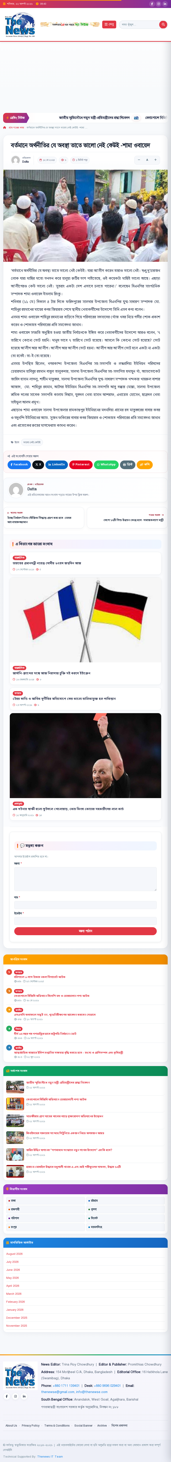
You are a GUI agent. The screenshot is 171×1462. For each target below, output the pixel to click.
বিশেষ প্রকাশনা (119, 1425)
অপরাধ (17, 693)
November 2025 (16, 1326)
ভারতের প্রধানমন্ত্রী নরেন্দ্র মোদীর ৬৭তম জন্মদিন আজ (47, 563)
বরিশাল (15, 1218)
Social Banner (83, 1425)
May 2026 (12, 1278)
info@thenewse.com (92, 1392)
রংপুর (14, 1227)
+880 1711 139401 (66, 1386)
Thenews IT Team (50, 1456)
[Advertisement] (85, 80)
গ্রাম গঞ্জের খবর (16, 127)
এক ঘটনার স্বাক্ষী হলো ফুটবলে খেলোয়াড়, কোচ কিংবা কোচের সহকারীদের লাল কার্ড (68, 809)
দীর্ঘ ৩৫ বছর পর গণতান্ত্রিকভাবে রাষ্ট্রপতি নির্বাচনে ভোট (45, 1033)
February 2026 (15, 1302)
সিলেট (94, 1218)
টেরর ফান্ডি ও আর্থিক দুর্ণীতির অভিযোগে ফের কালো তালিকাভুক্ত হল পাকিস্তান (64, 699)
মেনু (111, 24)
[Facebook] (152, 4)
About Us (11, 1425)
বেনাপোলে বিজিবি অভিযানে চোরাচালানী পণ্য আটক (56, 1099)
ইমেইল (19, 913)
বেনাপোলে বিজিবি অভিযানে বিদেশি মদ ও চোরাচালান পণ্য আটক (52, 996)
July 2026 (12, 1262)
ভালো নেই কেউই (32, 442)
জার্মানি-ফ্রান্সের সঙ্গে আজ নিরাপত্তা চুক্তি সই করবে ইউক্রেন (51, 673)
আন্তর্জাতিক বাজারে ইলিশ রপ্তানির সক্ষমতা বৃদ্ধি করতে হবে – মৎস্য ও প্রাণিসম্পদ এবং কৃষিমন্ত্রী (68, 1052)
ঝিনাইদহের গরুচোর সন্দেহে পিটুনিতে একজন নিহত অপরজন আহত (65, 1133)
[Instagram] (158, 4)
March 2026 (13, 1294)
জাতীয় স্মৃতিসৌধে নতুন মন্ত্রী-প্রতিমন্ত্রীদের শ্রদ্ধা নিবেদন (67, 118)
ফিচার (18, 1028)
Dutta (25, 161)
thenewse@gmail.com (57, 1392)
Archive (102, 1425)
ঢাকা (13, 1200)
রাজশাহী (15, 1209)
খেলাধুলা (18, 803)
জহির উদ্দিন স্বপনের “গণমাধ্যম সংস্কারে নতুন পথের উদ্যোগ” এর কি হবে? (69, 1150)
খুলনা (94, 1209)
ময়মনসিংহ (96, 1227)
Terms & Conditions (56, 1425)
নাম (17, 897)
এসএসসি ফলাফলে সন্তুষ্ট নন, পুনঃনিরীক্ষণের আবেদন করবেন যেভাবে (55, 1014)
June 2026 (13, 1270)
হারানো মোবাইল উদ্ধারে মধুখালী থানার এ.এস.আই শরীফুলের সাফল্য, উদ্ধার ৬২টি (73, 1167)
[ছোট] (139, 160)
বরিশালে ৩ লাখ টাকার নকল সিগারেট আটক (39, 977)
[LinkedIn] (165, 4)
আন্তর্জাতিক (19, 557)
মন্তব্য (18, 863)
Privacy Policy (30, 1425)
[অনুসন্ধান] (163, 25)
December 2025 (16, 1318)
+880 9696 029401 (107, 1386)
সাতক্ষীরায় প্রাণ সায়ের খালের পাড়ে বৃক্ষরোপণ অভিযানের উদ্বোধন (64, 1116)
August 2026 (14, 1254)
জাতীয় (19, 1010)
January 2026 (14, 1310)
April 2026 (12, 1286)
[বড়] (155, 160)
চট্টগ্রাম (94, 1200)
